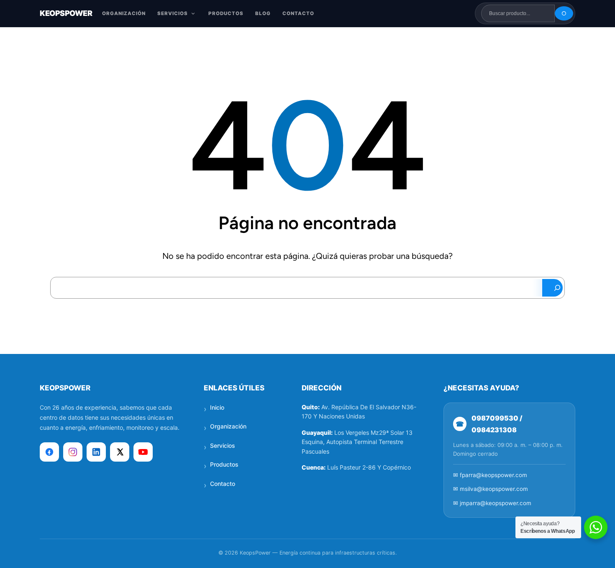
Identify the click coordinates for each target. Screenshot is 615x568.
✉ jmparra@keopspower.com (492, 503)
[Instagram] (72, 452)
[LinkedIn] (96, 452)
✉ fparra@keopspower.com (490, 475)
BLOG (263, 13)
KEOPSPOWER (66, 13)
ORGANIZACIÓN (124, 13)
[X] (119, 452)
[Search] (552, 288)
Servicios (222, 445)
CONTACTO (298, 13)
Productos (224, 464)
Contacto (222, 483)
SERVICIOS (172, 13)
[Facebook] (49, 452)
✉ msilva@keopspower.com (490, 488)
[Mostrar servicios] (193, 14)
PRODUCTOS (225, 13)
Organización (228, 426)
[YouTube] (143, 452)
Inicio (217, 407)
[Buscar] (564, 13)
